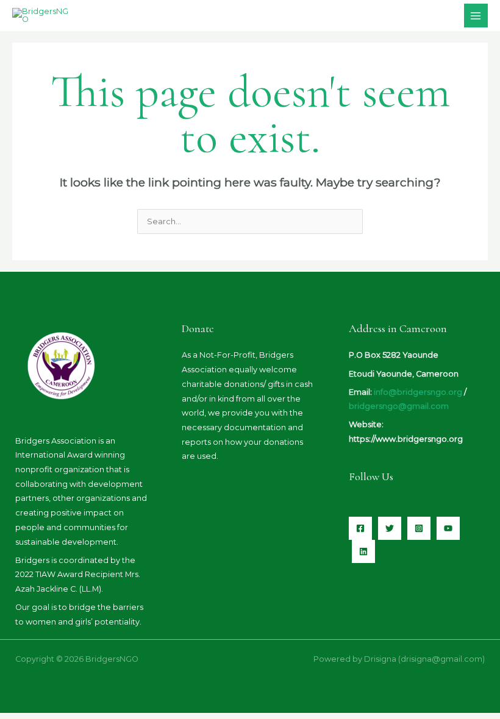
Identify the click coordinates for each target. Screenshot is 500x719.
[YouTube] (448, 528)
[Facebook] (360, 528)
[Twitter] (389, 528)
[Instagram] (418, 528)
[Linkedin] (363, 551)
